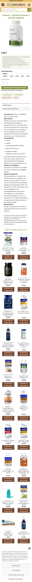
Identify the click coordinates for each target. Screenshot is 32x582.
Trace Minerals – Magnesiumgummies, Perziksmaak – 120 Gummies (24, 472)
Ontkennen (16, 570)
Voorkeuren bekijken (16, 575)
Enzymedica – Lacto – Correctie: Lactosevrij (24, 312)
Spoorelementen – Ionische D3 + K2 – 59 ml (24, 534)
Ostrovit (16, 97)
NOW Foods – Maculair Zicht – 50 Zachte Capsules (24, 281)
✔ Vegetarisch (18, 94)
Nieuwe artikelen (6, 97)
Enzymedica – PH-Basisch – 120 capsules (24, 377)
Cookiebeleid (11, 579)
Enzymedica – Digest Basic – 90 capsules (23, 441)
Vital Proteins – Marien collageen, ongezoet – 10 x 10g (8, 503)
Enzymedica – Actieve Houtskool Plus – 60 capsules (8, 250)
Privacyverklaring (19, 579)
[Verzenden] (29, 9)
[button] (29, 548)
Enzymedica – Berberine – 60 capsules (8, 377)
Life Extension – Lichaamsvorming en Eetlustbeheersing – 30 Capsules (8, 314)
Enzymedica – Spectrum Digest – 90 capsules (8, 471)
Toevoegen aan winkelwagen (14, 88)
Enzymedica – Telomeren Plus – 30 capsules (23, 250)
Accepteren (16, 565)
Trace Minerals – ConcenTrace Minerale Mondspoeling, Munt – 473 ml (8, 346)
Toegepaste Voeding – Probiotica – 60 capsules (24, 345)
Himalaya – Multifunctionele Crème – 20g (8, 534)
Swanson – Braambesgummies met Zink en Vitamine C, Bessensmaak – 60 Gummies (8, 410)
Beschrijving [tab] (7, 105)
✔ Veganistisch (7, 94)
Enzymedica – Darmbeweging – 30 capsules (24, 503)
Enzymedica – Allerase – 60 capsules (8, 441)
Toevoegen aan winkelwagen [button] (8, 257)
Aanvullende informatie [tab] (10, 109)
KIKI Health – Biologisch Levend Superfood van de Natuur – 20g (8, 282)
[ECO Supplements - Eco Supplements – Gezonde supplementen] (16, 4)
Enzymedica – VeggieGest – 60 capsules (23, 408)
